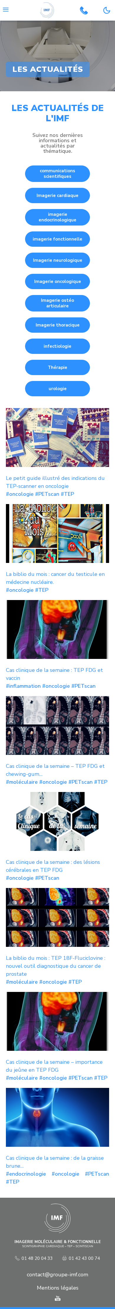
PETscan (48, 494)
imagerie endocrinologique (57, 217)
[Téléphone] (83, 10)
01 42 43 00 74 (84, 1258)
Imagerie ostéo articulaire (57, 303)
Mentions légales (57, 1287)
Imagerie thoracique (58, 325)
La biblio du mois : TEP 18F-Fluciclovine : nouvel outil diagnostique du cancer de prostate (55, 966)
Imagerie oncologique (57, 281)
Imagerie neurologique (57, 260)
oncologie (21, 494)
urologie (58, 389)
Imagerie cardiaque (57, 195)
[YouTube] (57, 1298)
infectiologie (57, 346)
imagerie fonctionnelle (57, 239)
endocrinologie (27, 1173)
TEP (69, 494)
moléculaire (23, 782)
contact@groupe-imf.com (57, 1274)
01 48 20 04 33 (37, 1258)
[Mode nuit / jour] (106, 10)
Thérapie (57, 367)
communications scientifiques (57, 173)
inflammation (25, 686)
